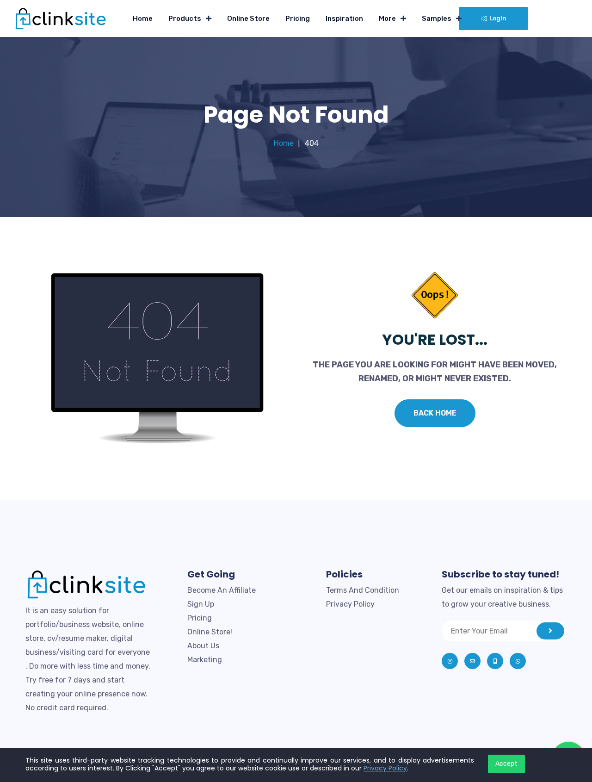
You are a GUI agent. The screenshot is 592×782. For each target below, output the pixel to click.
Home (143, 18)
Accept (506, 764)
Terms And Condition (362, 590)
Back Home (434, 413)
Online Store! (209, 631)
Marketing (204, 659)
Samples (436, 18)
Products (184, 18)
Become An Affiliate (221, 590)
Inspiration (344, 18)
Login (497, 18)
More (387, 18)
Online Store (248, 18)
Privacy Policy (350, 604)
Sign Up (200, 604)
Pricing (297, 18)
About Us (203, 645)
